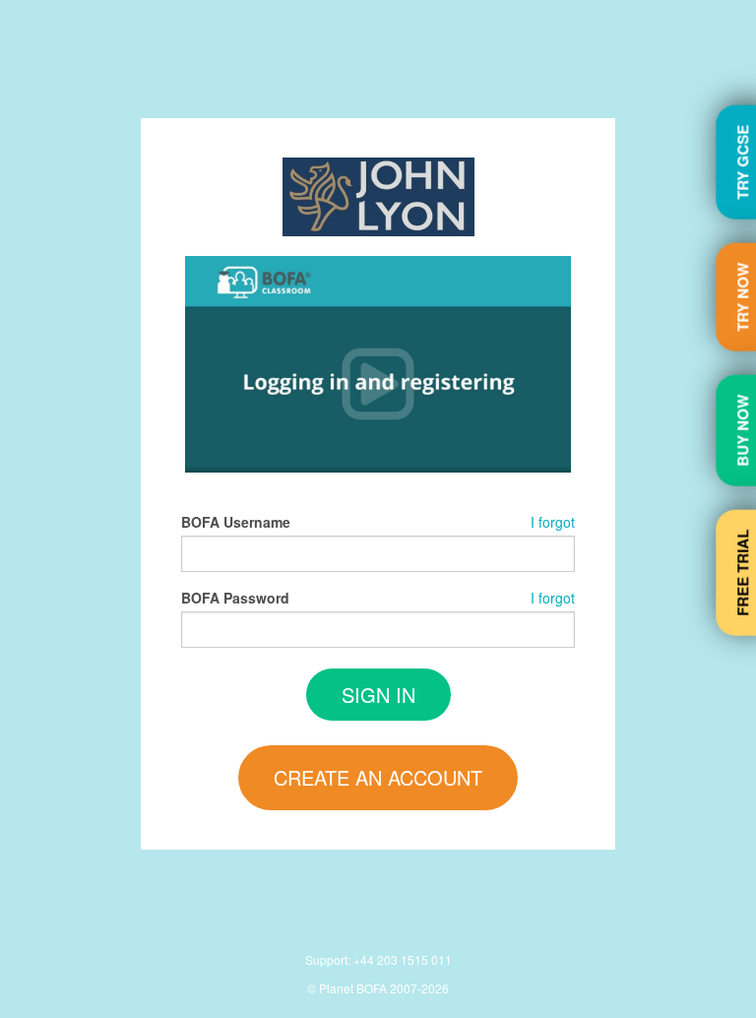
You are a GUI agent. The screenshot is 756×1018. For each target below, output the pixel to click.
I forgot (553, 522)
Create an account (378, 777)
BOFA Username (235, 522)
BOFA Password (235, 597)
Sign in (378, 694)
